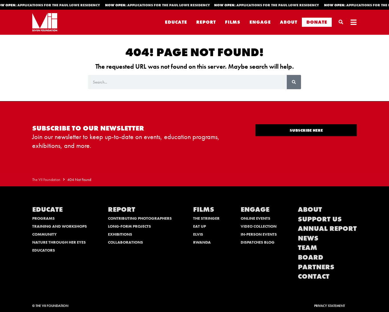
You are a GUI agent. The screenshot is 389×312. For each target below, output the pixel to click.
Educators (43, 250)
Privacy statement (329, 305)
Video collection (259, 226)
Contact (313, 276)
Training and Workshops (59, 226)
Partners (316, 266)
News (308, 238)
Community (44, 234)
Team (307, 247)
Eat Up (199, 226)
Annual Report (327, 228)
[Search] (294, 82)
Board (310, 257)
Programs (43, 218)
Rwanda (202, 242)
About (288, 22)
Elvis (198, 234)
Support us (320, 219)
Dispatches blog (258, 242)
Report (206, 22)
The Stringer (206, 218)
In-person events (259, 234)
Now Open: (156, 5)
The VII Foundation (46, 179)
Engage (260, 22)
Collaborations (125, 242)
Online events (255, 218)
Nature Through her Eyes (59, 242)
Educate (176, 22)
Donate (316, 22)
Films (232, 22)
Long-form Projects (129, 226)
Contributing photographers (140, 218)
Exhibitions (120, 234)
